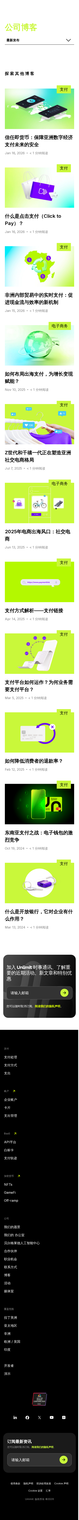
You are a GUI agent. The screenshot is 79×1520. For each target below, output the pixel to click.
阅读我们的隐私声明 (47, 1006)
